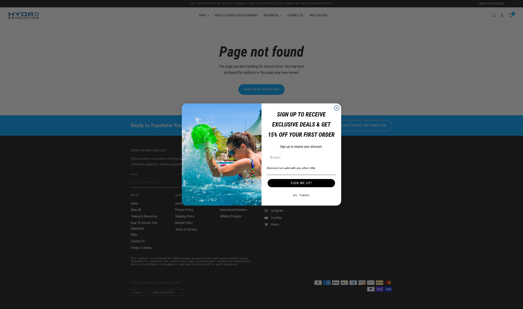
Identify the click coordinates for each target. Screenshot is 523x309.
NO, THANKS (301, 195)
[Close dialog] (336, 107)
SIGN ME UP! (301, 183)
